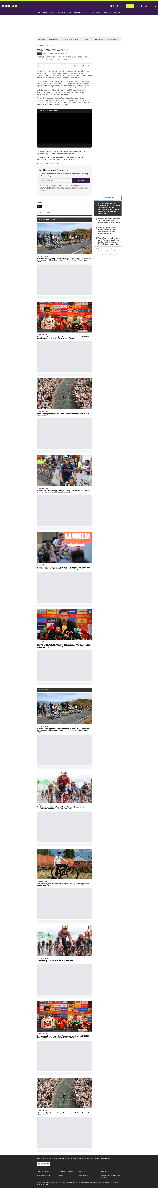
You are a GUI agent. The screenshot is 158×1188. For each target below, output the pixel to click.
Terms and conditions (44, 1171)
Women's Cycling (64, 13)
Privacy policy (83, 1171)
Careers (60, 1175)
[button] (153, 6)
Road (39, 207)
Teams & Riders (50, 45)
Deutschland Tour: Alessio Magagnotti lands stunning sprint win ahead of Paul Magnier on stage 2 (107, 230)
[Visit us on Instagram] (117, 6)
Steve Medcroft (48, 53)
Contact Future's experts (65, 1171)
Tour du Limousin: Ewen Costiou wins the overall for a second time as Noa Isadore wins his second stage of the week (108, 253)
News (45, 13)
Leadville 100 (99, 39)
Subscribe (130, 6)
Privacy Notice (46, 187)
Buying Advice (96, 13)
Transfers (86, 39)
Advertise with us (84, 1175)
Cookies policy (104, 1171)
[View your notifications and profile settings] (146, 6)
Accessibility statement (44, 1175)
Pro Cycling (40, 45)
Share (41, 66)
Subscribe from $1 (113, 39)
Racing (52, 13)
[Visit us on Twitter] (114, 6)
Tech (86, 13)
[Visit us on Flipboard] (123, 6)
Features (107, 13)
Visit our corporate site (102, 1158)
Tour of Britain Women (71, 39)
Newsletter (88, 66)
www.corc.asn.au (55, 163)
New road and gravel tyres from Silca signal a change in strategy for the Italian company (109, 220)
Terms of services (62, 185)
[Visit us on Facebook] (111, 6)
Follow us (78, 66)
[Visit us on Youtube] (120, 6)
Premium (77, 13)
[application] (64, 128)
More (116, 13)
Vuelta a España (54, 39)
